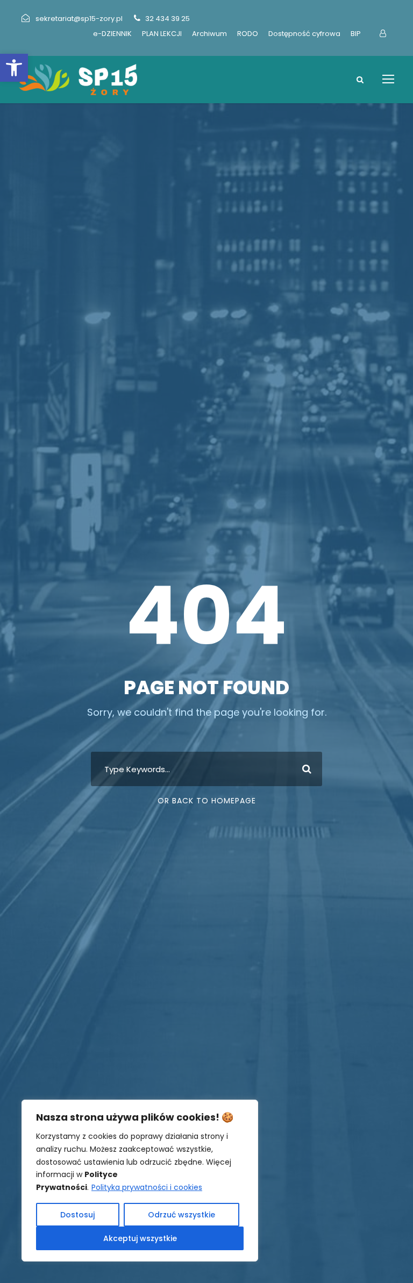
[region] (140, 1180)
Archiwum (209, 33)
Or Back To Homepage (207, 800)
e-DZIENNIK (112, 33)
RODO (247, 33)
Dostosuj (77, 1214)
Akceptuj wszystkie (140, 1238)
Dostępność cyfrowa (304, 33)
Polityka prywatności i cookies (146, 1187)
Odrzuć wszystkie (181, 1214)
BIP (356, 33)
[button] (14, 68)
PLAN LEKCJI (162, 33)
